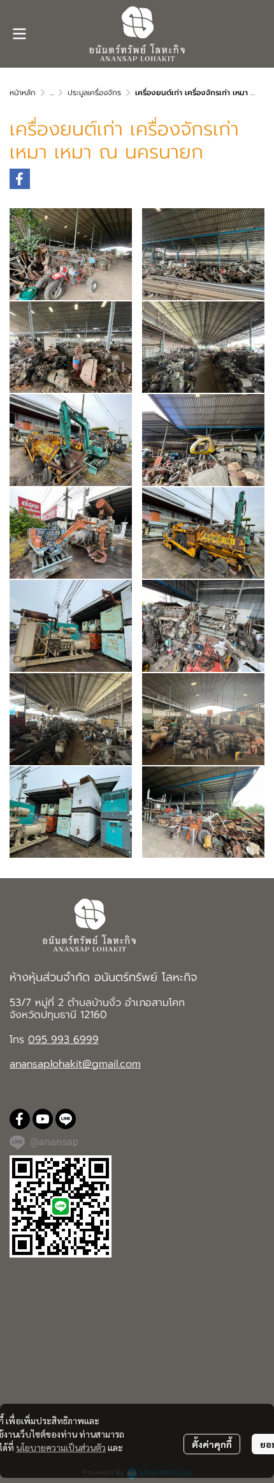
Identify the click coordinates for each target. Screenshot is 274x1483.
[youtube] (42, 1119)
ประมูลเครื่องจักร (94, 92)
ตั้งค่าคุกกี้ (212, 1444)
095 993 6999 (63, 1039)
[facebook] (20, 1119)
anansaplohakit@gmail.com (75, 1064)
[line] (65, 1119)
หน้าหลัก (23, 92)
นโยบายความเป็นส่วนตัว (61, 1447)
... (52, 92)
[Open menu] (19, 34)
